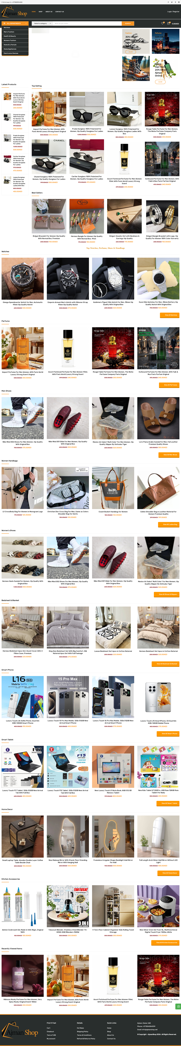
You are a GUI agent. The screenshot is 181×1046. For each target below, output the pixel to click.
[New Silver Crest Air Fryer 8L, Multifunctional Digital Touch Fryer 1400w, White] (158, 887)
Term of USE (51, 1035)
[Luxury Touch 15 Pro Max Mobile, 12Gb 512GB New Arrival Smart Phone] (68, 678)
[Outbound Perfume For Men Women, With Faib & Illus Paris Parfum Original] (162, 159)
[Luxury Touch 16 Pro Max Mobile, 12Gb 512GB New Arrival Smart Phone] (113, 678)
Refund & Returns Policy (86, 1039)
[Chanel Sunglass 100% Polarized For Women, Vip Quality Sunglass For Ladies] (7, 117)
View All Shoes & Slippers (168, 594)
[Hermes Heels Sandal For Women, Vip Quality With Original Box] (23, 538)
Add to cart (43, 126)
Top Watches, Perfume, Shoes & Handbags (105, 248)
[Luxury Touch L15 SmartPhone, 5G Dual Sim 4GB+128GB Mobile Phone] (158, 678)
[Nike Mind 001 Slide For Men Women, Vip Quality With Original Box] (68, 399)
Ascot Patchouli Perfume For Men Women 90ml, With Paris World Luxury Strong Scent (124, 181)
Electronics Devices (11, 53)
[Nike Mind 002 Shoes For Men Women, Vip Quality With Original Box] (23, 399)
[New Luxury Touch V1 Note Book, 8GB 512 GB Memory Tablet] (113, 747)
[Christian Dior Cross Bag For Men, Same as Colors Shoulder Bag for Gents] (68, 468)
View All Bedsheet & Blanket (167, 664)
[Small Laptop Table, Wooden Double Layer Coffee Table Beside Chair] (23, 817)
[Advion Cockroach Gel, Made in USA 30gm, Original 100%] (23, 887)
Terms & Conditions (84, 1035)
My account (51, 1039)
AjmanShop (132, 39)
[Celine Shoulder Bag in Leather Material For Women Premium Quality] (158, 468)
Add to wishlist (61, 126)
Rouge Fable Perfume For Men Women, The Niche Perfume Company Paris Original (162, 131)
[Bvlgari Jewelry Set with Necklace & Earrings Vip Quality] (124, 216)
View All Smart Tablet (169, 803)
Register (176, 12)
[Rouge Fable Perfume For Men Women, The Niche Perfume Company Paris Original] (162, 109)
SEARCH (128, 23)
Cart (48, 1028)
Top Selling (37, 86)
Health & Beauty (10, 36)
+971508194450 (17, 2)
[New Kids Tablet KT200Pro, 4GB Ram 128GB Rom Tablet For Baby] (158, 747)
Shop (40, 11)
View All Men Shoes (170, 455)
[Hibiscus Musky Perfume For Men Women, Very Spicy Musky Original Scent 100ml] (23, 956)
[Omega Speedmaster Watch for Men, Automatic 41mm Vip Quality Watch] (23, 259)
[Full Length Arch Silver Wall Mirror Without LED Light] (158, 817)
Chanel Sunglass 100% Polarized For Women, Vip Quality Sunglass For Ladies (19, 119)
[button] (168, 23)
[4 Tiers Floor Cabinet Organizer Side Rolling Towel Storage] (113, 887)
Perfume (160, 39)
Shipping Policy (82, 1032)
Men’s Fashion (9, 32)
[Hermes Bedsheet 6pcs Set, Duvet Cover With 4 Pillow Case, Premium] (23, 608)
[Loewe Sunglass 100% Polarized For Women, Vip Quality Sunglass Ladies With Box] (7, 180)
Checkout (50, 1032)
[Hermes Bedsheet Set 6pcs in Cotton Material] (158, 608)
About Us (49, 11)
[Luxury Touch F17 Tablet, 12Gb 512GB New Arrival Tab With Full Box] (23, 747)
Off (161, 37)
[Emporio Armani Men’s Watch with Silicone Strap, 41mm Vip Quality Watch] (68, 259)
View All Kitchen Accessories (166, 943)
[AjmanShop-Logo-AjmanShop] (21, 1030)
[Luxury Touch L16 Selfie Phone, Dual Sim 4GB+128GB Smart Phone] (23, 678)
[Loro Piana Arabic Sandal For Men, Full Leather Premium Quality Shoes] (158, 399)
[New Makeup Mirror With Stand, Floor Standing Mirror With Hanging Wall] (68, 817)
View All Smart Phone (169, 734)
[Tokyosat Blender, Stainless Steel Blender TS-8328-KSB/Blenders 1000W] (68, 887)
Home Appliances (10, 49)
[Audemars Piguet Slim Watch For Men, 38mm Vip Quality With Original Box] (113, 259)
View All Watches (171, 315)
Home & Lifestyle (10, 45)
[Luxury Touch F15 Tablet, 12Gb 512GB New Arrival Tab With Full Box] (68, 747)
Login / (170, 12)
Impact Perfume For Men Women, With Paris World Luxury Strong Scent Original (19, 98)
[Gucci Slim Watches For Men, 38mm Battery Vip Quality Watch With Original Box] (158, 259)
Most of (129, 42)
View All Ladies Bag (170, 524)
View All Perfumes (170, 385)
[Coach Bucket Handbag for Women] (113, 468)
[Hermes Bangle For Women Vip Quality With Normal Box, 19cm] (86, 216)
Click (131, 52)
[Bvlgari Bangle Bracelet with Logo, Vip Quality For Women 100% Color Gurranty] (162, 216)
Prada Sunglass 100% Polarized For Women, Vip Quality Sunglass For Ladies (19, 140)
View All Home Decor (170, 873)
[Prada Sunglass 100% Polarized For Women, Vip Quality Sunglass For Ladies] (7, 138)
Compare (57, 126)
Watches (7, 28)
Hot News (80, 1028)
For (167, 39)
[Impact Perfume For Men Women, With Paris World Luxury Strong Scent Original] (7, 96)
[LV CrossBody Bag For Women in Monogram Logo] (23, 468)
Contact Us (59, 11)
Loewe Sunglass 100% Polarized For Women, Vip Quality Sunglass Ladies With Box (19, 181)
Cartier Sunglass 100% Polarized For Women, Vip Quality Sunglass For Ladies (19, 161)
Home (34, 11)
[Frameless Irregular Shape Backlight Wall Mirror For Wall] (113, 817)
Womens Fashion (10, 40)
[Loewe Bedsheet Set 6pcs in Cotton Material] (113, 608)
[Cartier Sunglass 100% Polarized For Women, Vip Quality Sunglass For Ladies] (7, 159)
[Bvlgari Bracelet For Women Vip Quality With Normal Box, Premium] (49, 216)
